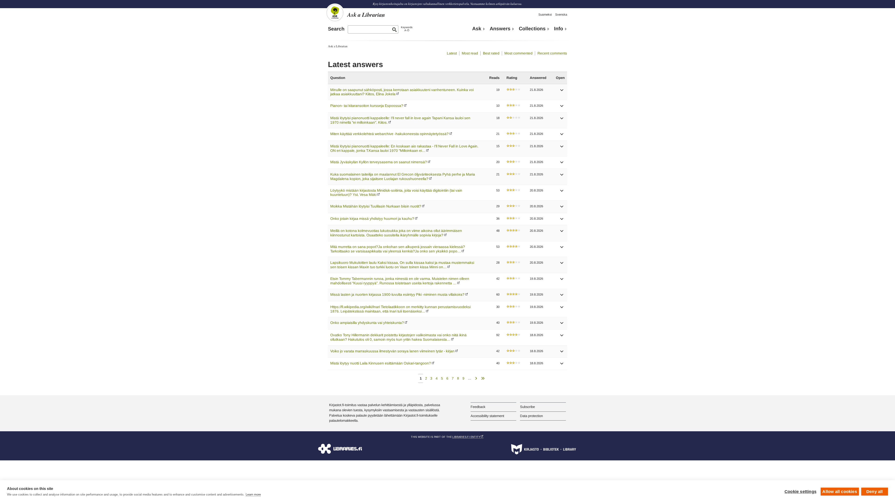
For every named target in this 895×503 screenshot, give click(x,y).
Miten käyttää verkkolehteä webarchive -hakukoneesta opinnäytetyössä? (389, 134)
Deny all (874, 491)
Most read (470, 53)
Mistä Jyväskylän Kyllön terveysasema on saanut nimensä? (378, 162)
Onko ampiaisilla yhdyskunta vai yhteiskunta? (367, 323)
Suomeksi (545, 14)
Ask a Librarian (338, 46)
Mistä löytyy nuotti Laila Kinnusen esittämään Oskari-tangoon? (380, 363)
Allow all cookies (839, 491)
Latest (452, 53)
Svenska (561, 14)
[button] (562, 91)
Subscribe (527, 407)
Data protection (531, 416)
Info (558, 28)
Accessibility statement (487, 416)
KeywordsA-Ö (407, 29)
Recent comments (552, 53)
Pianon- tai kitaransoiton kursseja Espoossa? (366, 106)
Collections (532, 28)
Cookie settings (800, 491)
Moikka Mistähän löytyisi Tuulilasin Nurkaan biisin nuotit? (375, 206)
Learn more (253, 494)
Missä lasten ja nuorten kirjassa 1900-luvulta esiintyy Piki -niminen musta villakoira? (397, 294)
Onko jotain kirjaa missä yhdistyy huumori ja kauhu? (372, 219)
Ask (476, 28)
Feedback (478, 407)
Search (336, 29)
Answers (500, 28)
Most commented (518, 53)
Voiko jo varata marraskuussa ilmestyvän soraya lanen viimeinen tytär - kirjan (392, 351)
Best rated (491, 53)
